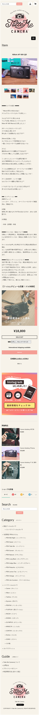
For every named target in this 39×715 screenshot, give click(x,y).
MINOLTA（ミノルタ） (13, 626)
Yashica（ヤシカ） (12, 597)
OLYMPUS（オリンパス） (14, 622)
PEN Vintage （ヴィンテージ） (16, 576)
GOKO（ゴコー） (11, 639)
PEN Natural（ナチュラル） (15, 555)
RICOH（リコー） (12, 614)
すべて (6, 494)
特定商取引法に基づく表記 (11, 671)
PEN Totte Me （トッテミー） (15, 546)
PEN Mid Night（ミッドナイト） (16, 538)
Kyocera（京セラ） (12, 601)
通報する (19, 363)
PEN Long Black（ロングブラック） (17, 559)
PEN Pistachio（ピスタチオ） (15, 567)
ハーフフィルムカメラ (11, 585)
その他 (8, 643)
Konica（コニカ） (11, 635)
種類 (9, 342)
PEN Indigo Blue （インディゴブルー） (18, 563)
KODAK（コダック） (12, 618)
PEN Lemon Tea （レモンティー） (17, 571)
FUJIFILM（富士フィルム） (15, 609)
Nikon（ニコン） (11, 593)
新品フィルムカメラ (10, 526)
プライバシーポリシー (10, 668)
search (19, 4)
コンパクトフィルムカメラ (14, 529)
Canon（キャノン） (12, 588)
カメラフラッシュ (9, 648)
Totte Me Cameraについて (11, 662)
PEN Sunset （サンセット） (15, 550)
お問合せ (6, 665)
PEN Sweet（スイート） (14, 542)
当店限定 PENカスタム (11, 534)
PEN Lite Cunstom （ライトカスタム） (18, 580)
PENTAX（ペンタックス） (14, 605)
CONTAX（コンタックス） (14, 631)
